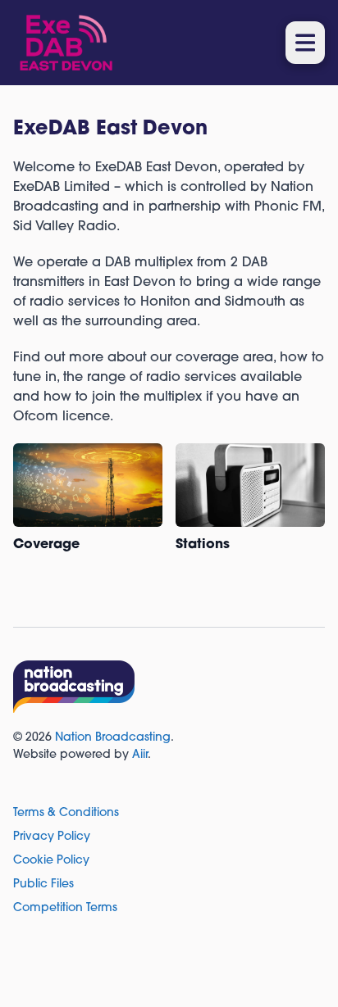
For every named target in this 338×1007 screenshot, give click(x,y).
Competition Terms (65, 908)
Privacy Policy (51, 837)
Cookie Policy (51, 861)
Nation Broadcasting (113, 738)
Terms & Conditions (66, 813)
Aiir (140, 755)
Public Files (43, 884)
